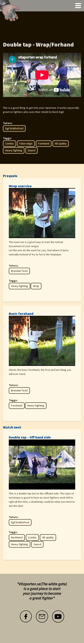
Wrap (36, 286)
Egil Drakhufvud (14, 128)
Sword (31, 150)
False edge (25, 143)
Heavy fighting (13, 150)
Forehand (43, 143)
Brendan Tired (19, 271)
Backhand (16, 537)
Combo (9, 143)
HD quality (60, 143)
